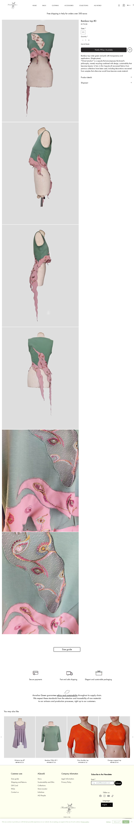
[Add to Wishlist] (129, 49)
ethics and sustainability (67, 695)
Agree (126, 822)
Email (93, 779)
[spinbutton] (86, 40)
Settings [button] (108, 822)
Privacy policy (85, 822)
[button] (44, 5)
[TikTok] (112, 795)
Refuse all (116, 822)
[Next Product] (133, 737)
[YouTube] (108, 795)
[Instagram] (104, 795)
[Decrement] (82, 40)
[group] (67, 740)
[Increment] (89, 40)
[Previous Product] (1, 737)
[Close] (131, 821)
